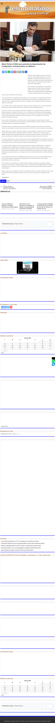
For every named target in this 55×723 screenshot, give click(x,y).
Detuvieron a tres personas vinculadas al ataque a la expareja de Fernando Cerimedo (26, 206)
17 (5, 347)
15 (42, 345)
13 (27, 345)
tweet (8, 180)
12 (20, 345)
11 (12, 345)
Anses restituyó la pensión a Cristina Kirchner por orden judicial (10, 205)
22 (42, 347)
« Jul (2, 352)
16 (50, 345)
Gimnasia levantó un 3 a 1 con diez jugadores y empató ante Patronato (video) (21, 547)
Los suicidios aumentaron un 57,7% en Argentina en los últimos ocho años (20, 541)
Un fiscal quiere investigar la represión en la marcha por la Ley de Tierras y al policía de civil (45, 206)
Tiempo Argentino (5, 177)
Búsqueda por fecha (6, 433)
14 (35, 345)
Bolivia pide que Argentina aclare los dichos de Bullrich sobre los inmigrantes (45, 187)
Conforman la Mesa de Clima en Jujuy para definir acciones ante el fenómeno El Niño (22, 543)
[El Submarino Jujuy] (27, 10)
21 (35, 347)
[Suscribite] (53, 361)
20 (27, 347)
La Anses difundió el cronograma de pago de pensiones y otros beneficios (9, 187)
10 (5, 345)
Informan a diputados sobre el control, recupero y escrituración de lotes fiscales (21, 545)
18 (12, 347)
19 (20, 347)
